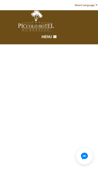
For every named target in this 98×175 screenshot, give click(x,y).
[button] (84, 156)
